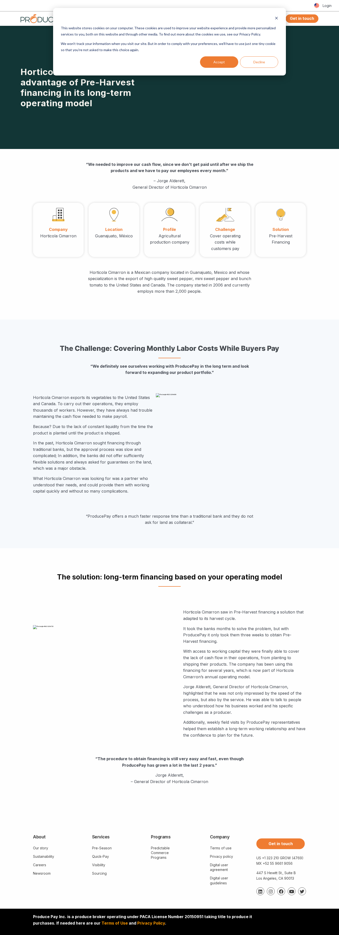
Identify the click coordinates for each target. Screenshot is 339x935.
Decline (259, 62)
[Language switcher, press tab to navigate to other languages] (316, 5)
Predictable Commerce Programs (160, 853)
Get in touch (302, 18)
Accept (219, 62)
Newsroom (42, 873)
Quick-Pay (100, 856)
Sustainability (43, 856)
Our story (40, 848)
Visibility (98, 865)
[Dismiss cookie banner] (276, 19)
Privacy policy (221, 856)
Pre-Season (102, 848)
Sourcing (99, 873)
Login (327, 5)
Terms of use (221, 848)
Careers (39, 865)
